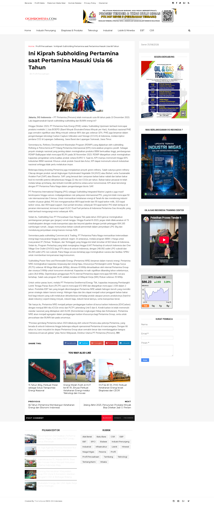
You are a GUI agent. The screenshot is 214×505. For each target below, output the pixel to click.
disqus (117, 418)
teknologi (122, 457)
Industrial (107, 30)
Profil (113, 452)
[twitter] (180, 3)
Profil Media (40, 3)
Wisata (103, 462)
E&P (121, 436)
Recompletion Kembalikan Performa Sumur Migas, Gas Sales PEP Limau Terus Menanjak (56, 439)
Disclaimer (103, 3)
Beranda (28, 3)
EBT (142, 30)
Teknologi (93, 30)
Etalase (103, 441)
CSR (152, 30)
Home (27, 30)
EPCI (93, 441)
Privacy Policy (90, 3)
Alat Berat (87, 436)
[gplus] (184, 3)
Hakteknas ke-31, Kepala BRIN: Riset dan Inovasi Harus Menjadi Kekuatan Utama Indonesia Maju (56, 462)
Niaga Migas (88, 452)
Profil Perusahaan (44, 46)
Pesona (102, 452)
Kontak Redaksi (74, 3)
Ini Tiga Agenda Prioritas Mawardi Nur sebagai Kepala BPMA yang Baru (57, 449)
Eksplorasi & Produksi (72, 30)
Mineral (125, 447)
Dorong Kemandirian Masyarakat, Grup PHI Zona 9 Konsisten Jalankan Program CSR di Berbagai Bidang (56, 474)
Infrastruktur (101, 447)
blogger (107, 418)
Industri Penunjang (46, 30)
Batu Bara (101, 436)
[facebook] (176, 3)
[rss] (188, 3)
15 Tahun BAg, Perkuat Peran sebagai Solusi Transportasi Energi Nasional (43, 388)
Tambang (108, 457)
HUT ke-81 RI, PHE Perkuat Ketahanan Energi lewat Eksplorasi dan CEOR (113, 388)
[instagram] (173, 3)
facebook (128, 418)
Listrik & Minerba (126, 30)
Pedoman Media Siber (56, 3)
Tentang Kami (89, 462)
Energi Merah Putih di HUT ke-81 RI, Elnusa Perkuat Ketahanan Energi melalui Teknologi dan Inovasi (77, 389)
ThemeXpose (40, 501)
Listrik (114, 447)
